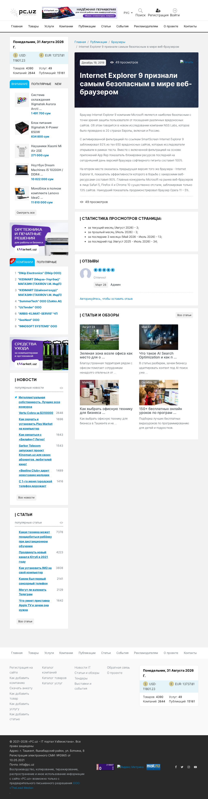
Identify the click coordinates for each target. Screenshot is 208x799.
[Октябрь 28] (158, 392)
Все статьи (184, 315)
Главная (17, 26)
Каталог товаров (54, 678)
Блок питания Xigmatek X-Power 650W (44, 127)
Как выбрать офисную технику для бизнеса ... (106, 411)
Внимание (19, 84)
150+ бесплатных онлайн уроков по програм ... (160, 411)
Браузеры (118, 42)
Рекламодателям (146, 26)
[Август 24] (99, 337)
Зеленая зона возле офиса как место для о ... (106, 355)
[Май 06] (99, 392)
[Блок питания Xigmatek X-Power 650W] (22, 128)
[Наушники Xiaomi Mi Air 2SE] (22, 151)
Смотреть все (26, 212)
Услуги (49, 26)
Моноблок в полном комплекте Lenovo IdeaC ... (46, 192)
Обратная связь (118, 667)
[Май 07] (158, 337)
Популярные (41, 84)
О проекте (171, 26)
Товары (33, 26)
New (58, 84)
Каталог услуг (52, 683)
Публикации (87, 26)
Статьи (106, 26)
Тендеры (81, 678)
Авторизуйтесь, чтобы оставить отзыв (106, 298)
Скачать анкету (21, 688)
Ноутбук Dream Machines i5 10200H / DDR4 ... (47, 169)
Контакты (190, 26)
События (122, 26)
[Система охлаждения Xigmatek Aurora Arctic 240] (22, 100)
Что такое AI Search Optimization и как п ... (158, 355)
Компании (66, 26)
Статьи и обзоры (87, 673)
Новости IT (83, 667)
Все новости (26, 497)
